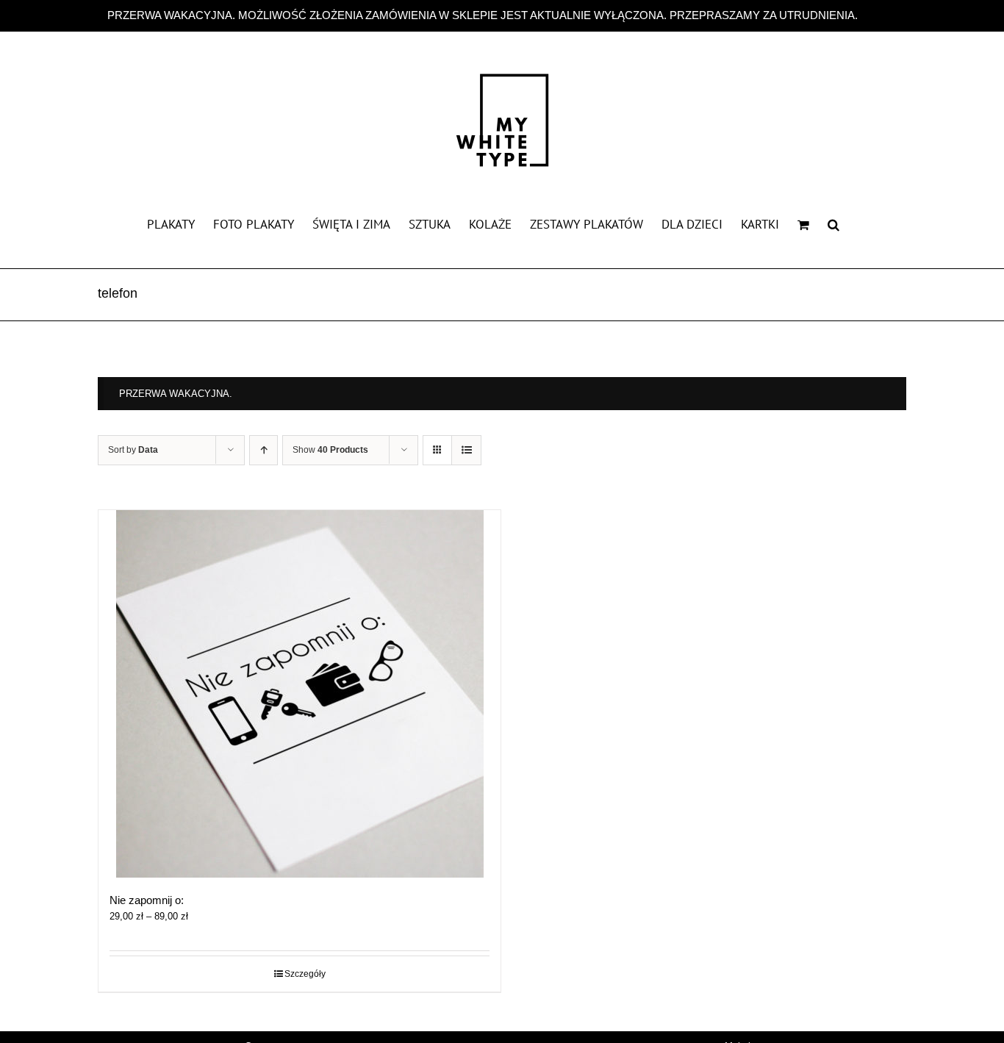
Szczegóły (305, 974)
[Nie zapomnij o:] (299, 694)
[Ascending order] (263, 450)
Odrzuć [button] (879, 15)
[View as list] (466, 450)
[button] (833, 223)
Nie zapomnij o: (147, 900)
